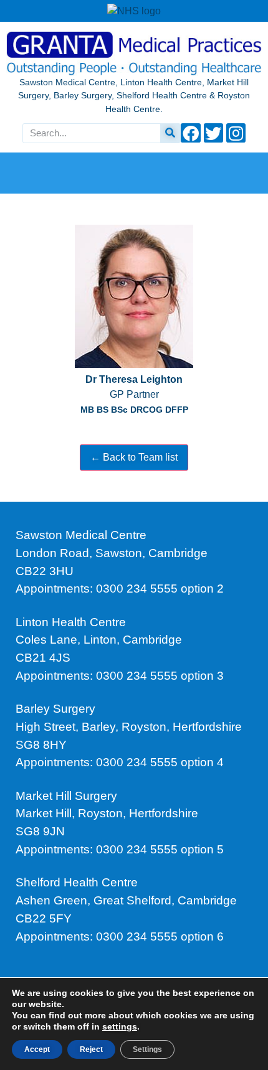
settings (119, 1026)
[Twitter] (213, 133)
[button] (134, 171)
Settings (147, 1049)
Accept (37, 1049)
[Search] (170, 133)
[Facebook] (190, 133)
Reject (91, 1049)
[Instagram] (236, 133)
